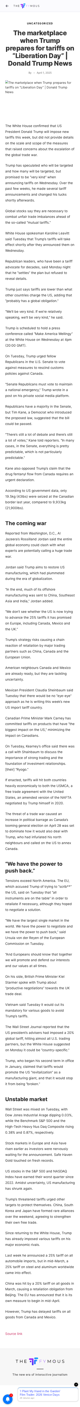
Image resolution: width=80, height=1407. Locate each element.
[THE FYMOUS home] (26, 6)
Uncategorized (40, 23)
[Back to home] (7, 6)
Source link (13, 1334)
